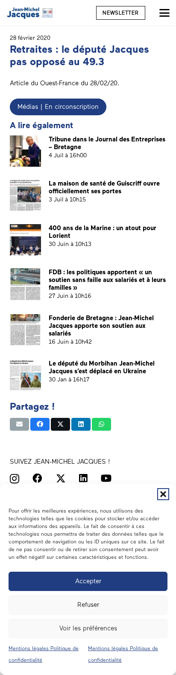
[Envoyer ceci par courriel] (19, 424)
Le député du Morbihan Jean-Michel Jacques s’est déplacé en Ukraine (102, 367)
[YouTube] (106, 478)
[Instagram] (14, 479)
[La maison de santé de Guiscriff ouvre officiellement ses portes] (25, 195)
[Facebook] (37, 478)
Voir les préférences (88, 628)
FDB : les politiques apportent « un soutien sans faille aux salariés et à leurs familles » (107, 279)
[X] (61, 479)
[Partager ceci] (40, 424)
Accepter (88, 581)
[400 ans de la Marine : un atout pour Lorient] (25, 239)
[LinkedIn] (83, 478)
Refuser (88, 605)
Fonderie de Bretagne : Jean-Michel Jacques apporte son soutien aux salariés (101, 325)
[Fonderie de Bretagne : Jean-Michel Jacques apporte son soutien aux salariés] (25, 329)
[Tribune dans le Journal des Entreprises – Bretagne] (25, 151)
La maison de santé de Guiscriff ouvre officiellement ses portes (104, 187)
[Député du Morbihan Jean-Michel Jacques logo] (30, 12)
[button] (163, 494)
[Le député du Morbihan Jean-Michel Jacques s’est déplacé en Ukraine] (25, 375)
